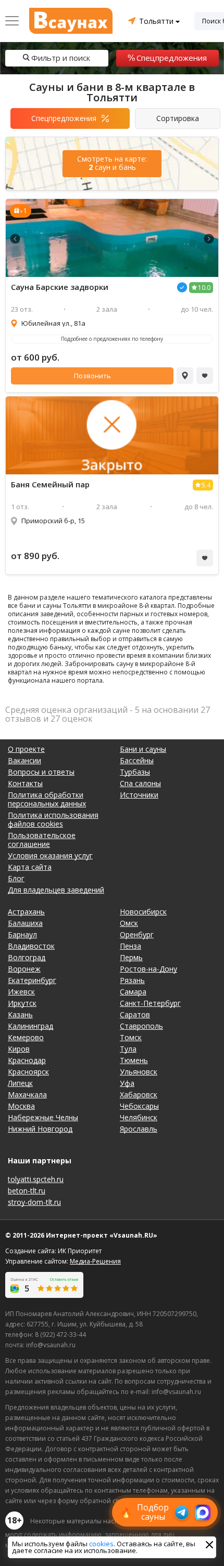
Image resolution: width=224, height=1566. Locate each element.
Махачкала (27, 1094)
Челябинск (138, 1117)
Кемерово (26, 1037)
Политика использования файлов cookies (53, 819)
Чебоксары (139, 1105)
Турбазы (135, 771)
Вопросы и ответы (41, 771)
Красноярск (28, 1071)
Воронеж (24, 968)
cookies (101, 1543)
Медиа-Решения (95, 1261)
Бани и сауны (143, 749)
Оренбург (137, 934)
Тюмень (134, 1060)
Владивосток (31, 945)
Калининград (30, 1025)
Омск (129, 923)
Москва (21, 1105)
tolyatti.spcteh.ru (36, 1179)
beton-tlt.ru (26, 1190)
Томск (131, 1037)
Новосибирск (143, 911)
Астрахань (26, 911)
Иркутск (22, 1003)
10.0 (204, 287)
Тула (128, 1048)
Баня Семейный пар (50, 484)
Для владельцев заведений (56, 889)
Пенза (130, 945)
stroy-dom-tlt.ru (34, 1202)
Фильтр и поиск (60, 57)
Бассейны (137, 760)
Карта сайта (30, 866)
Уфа (127, 1083)
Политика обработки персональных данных (47, 799)
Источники (139, 794)
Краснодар (27, 1060)
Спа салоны (140, 783)
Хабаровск (138, 1094)
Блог (16, 878)
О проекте (26, 749)
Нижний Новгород (40, 1128)
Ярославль (138, 1128)
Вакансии (24, 760)
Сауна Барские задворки (59, 287)
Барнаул (22, 934)
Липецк (20, 1083)
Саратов (135, 1014)
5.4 (206, 485)
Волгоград (26, 957)
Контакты (25, 783)
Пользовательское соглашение (42, 839)
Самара (133, 991)
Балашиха (25, 923)
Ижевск (21, 991)
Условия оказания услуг (50, 855)
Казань (20, 1014)
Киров (19, 1048)
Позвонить (92, 375)
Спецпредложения (171, 57)
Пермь (131, 957)
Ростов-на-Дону (148, 968)
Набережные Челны (43, 1117)
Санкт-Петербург (150, 1003)
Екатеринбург (32, 980)
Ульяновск (138, 1071)
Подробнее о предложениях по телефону (112, 338)
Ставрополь (141, 1025)
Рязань (132, 980)
